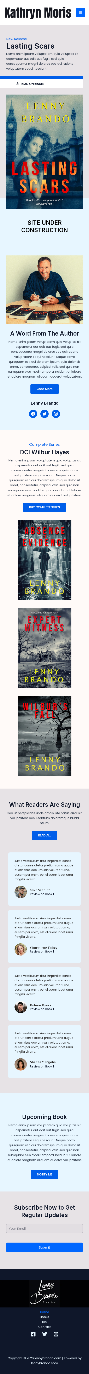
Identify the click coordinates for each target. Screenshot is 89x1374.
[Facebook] (33, 1334)
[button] (33, 414)
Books (44, 1317)
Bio (44, 1322)
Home (44, 1312)
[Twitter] (44, 1334)
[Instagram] (56, 1334)
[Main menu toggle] (80, 12)
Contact (44, 1327)
